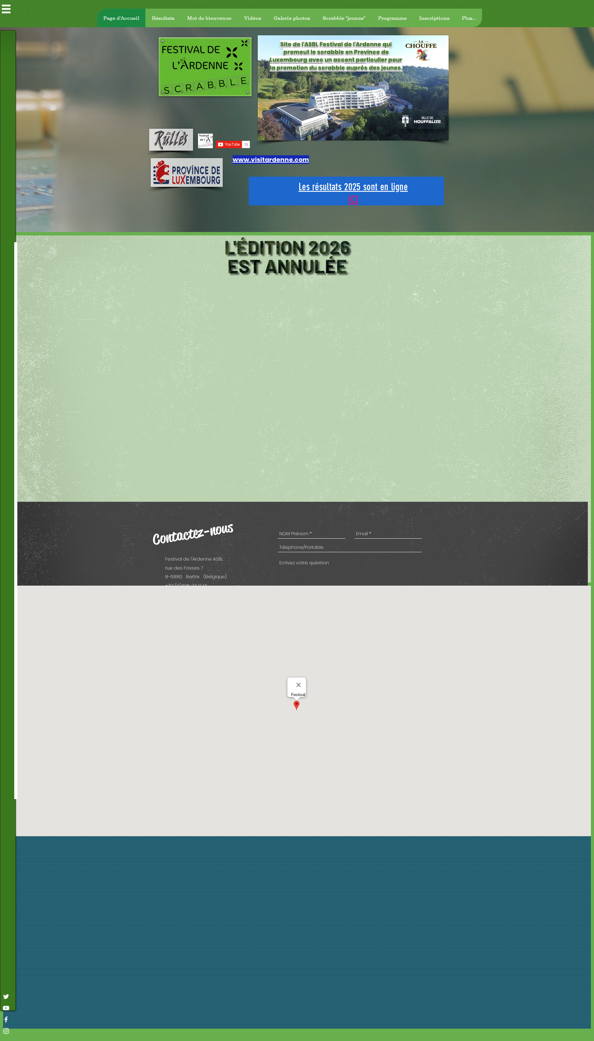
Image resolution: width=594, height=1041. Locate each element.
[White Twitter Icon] (6, 996)
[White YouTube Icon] (6, 1008)
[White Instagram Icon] (6, 1031)
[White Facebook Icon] (6, 1019)
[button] (6, 9)
